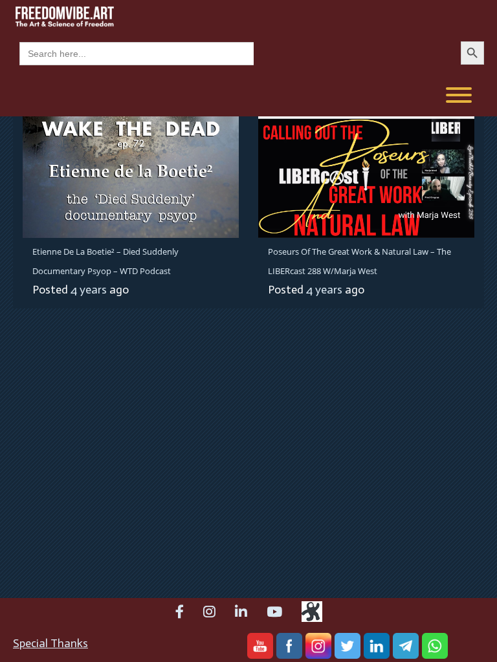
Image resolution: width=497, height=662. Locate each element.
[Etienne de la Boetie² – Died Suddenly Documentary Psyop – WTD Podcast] (131, 176)
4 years (89, 290)
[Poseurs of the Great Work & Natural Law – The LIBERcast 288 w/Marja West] (366, 176)
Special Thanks (50, 643)
